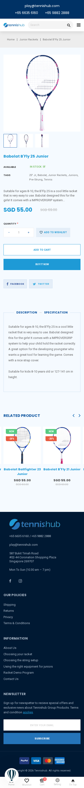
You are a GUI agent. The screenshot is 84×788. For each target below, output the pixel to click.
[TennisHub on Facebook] (10, 581)
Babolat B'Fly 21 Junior (61, 469)
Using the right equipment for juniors (28, 666)
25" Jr (32, 175)
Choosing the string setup (21, 660)
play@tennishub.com (42, 6)
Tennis (48, 179)
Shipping (10, 604)
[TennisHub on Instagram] (20, 581)
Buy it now (42, 264)
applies (28, 712)
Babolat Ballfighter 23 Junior (22, 471)
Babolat (42, 175)
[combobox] (50, 25)
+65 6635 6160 (26, 13)
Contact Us (11, 679)
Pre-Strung (35, 179)
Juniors (73, 175)
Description (26, 312)
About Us (10, 648)
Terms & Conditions (17, 623)
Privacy (8, 617)
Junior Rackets (57, 175)
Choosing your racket (18, 654)
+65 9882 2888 (57, 13)
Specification (56, 312)
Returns (9, 610)
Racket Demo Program (19, 672)
